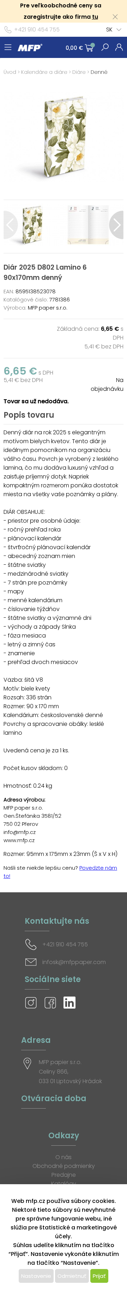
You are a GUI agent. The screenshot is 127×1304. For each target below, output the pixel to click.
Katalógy (63, 1184)
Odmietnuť (72, 1276)
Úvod (10, 72)
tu (95, 17)
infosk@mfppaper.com (74, 962)
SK (109, 29)
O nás (63, 1157)
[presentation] (11, 225)
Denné (99, 72)
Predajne (64, 1175)
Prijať (99, 1276)
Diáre (79, 72)
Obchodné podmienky (63, 1166)
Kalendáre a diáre (44, 72)
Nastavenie (36, 1276)
